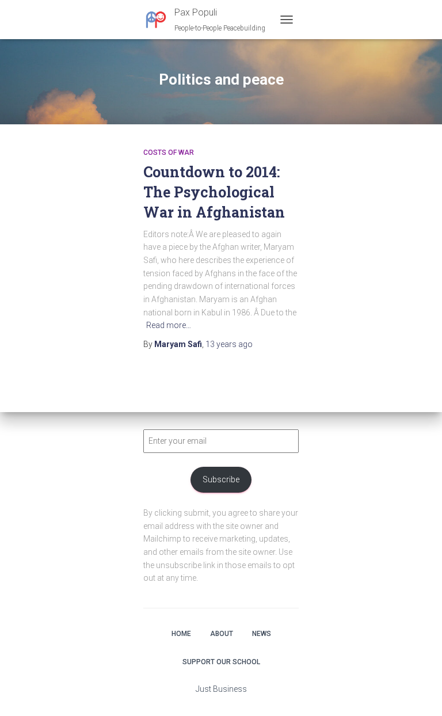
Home (181, 634)
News (261, 634)
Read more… (168, 325)
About (221, 634)
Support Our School (221, 662)
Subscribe (221, 479)
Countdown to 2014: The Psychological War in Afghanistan (214, 192)
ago (229, 344)
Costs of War (168, 152)
